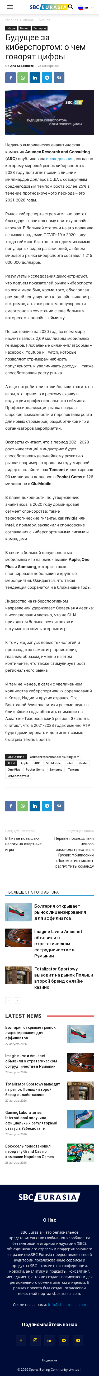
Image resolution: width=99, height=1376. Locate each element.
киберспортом (18, 776)
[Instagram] (35, 1340)
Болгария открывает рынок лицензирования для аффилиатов (60, 912)
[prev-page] (8, 1000)
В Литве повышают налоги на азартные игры (23, 844)
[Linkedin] (35, 77)
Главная (11, 19)
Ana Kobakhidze (22, 66)
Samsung (56, 769)
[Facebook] (10, 77)
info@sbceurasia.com (67, 1304)
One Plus (14, 769)
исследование (60, 158)
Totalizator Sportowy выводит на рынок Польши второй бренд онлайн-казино (32, 1089)
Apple (25, 763)
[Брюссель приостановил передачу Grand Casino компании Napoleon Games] (80, 1153)
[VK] (59, 77)
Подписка (49, 1360)
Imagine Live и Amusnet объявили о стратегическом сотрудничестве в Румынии (58, 944)
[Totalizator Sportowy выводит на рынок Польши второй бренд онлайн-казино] (18, 975)
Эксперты (40, 28)
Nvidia (82, 763)
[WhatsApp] (22, 77)
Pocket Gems (35, 769)
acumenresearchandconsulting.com (54, 757)
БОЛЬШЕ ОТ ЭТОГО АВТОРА (33, 892)
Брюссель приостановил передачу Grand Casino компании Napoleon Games (29, 1151)
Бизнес (44, 19)
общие (28, 19)
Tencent (73, 769)
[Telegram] (47, 77)
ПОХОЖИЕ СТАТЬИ (24, 885)
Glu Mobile (53, 763)
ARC (37, 763)
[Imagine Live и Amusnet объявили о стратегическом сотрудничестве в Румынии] (18, 938)
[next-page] (17, 1000)
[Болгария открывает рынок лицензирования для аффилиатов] (18, 912)
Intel (70, 763)
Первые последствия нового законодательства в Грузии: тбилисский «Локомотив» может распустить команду (74, 852)
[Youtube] (78, 1340)
